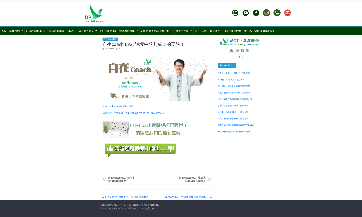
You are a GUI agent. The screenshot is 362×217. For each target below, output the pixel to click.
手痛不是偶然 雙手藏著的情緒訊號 (233, 105)
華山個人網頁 (86, 30)
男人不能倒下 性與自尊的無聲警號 (233, 118)
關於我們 (14, 30)
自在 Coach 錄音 (110, 39)
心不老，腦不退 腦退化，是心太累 (233, 112)
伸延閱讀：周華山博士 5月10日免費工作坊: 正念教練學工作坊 (134, 113)
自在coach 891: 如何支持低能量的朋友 (125, 197)
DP (119, 49)
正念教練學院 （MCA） (62, 30)
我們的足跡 (182, 30)
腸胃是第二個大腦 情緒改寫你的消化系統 (236, 125)
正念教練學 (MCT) (36, 30)
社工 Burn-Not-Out (206, 30)
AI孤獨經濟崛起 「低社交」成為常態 (234, 73)
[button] (240, 44)
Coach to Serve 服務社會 (155, 30)
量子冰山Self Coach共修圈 (259, 30)
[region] (240, 46)
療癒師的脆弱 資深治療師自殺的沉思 (234, 131)
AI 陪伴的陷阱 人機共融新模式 (231, 79)
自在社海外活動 (232, 30)
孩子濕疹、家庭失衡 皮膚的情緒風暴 (234, 86)
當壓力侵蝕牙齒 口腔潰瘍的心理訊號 (234, 92)
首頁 (4, 30)
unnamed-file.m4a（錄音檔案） (119, 106)
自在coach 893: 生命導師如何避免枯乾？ (187, 197)
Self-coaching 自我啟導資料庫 (117, 30)
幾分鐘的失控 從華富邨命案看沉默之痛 (235, 99)
